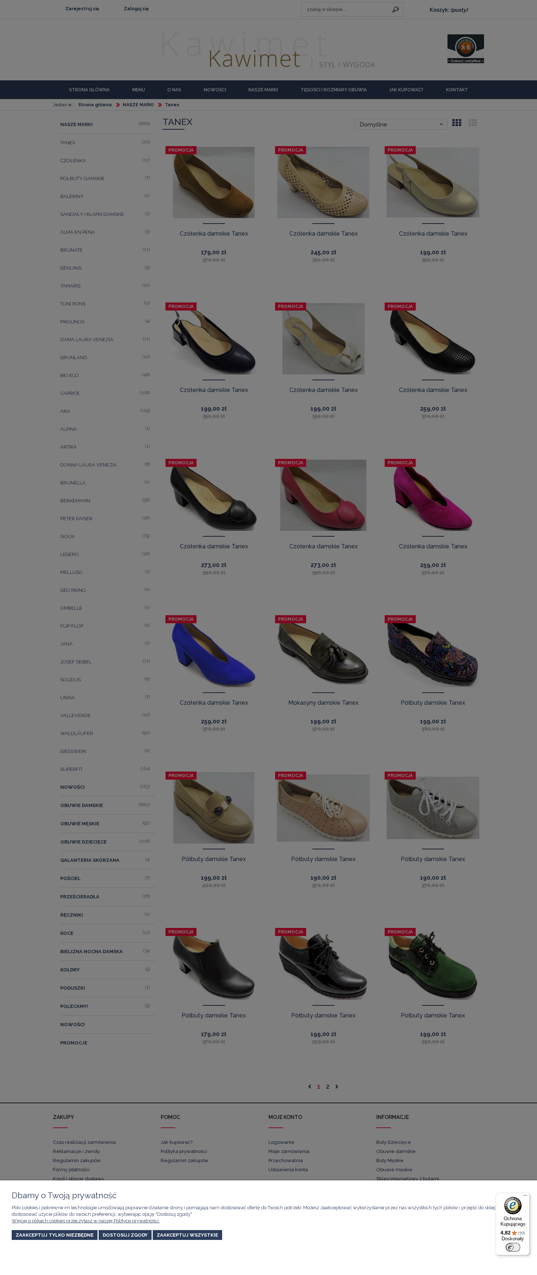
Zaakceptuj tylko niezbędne (55, 1235)
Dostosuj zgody (125, 1235)
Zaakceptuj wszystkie (187, 1235)
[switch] (513, 1247)
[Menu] (525, 1197)
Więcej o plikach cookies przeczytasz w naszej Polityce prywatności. (86, 1220)
